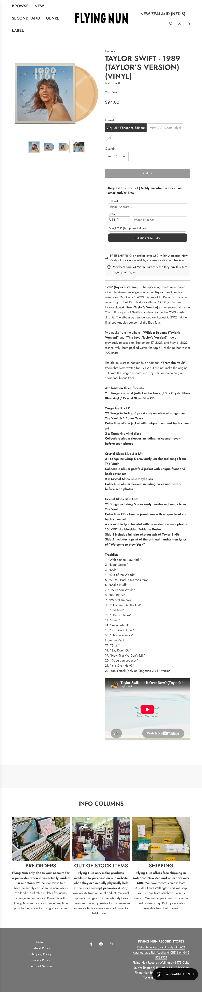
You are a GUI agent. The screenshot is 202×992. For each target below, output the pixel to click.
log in (132, 272)
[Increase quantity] (124, 156)
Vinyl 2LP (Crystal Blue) (165, 127)
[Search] (170, 23)
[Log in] (179, 23)
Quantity (110, 148)
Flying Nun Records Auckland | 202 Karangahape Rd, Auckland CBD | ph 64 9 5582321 (161, 952)
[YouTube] (110, 944)
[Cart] (188, 23)
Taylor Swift (112, 83)
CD (109, 138)
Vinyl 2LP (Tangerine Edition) (126, 127)
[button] (15, 93)
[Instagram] (101, 944)
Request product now (147, 238)
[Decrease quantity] (109, 156)
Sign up (118, 272)
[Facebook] (91, 944)
